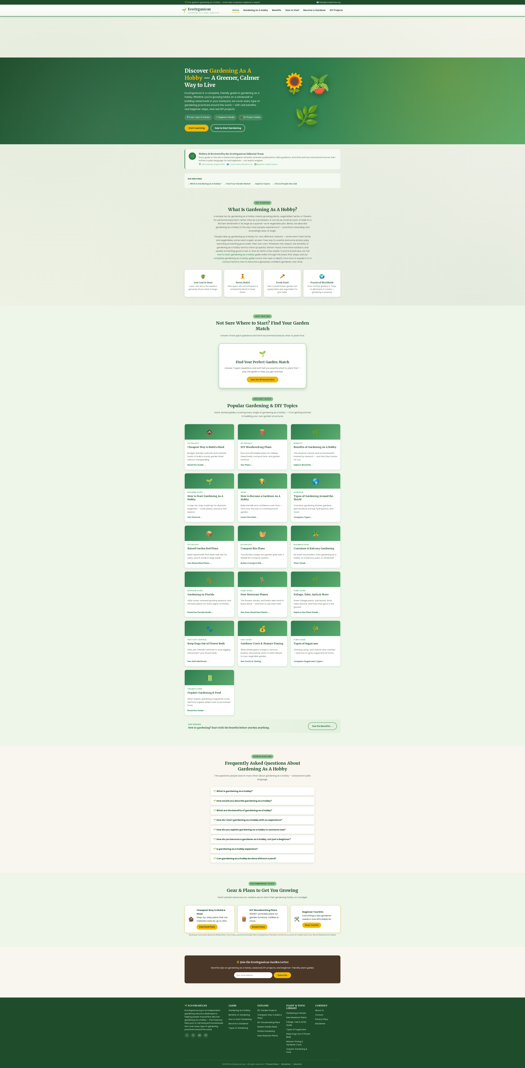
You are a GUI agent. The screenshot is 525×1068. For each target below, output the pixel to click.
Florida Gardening (266, 1031)
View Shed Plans (207, 927)
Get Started (193, 517)
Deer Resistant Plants (267, 1035)
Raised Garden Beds (267, 1026)
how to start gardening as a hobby (235, 254)
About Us (319, 1010)
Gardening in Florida (296, 1013)
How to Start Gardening (228, 128)
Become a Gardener (314, 10)
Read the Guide (195, 465)
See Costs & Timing (251, 661)
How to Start (292, 10)
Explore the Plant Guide (306, 612)
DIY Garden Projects (267, 1010)
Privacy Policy (321, 1019)
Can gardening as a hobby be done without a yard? (246, 858)
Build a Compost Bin (251, 563)
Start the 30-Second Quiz (263, 379)
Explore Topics (262, 183)
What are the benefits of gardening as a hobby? (244, 810)
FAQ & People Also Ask (286, 183)
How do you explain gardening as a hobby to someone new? (251, 829)
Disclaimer (323, 935)
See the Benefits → (322, 726)
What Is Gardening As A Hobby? (205, 183)
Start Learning (196, 128)
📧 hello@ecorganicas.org (328, 2)
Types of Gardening (238, 1028)
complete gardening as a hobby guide (234, 258)
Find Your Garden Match (238, 183)
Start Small (299, 563)
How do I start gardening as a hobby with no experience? (249, 820)
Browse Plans (258, 927)
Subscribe (282, 975)
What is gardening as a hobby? (234, 791)
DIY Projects (336, 10)
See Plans (246, 465)
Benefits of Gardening (239, 1014)
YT (206, 1035)
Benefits (276, 10)
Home (235, 10)
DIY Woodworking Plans (268, 1022)
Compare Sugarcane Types (308, 661)
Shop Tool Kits (312, 925)
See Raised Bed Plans (198, 563)
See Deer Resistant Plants (254, 612)
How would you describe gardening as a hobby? (244, 800)
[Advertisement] (262, 37)
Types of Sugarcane (296, 1029)
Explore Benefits (302, 465)
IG (199, 1035)
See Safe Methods (196, 661)
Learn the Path (248, 517)
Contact (319, 1014)
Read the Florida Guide (199, 612)
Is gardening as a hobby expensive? (237, 849)
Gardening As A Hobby (255, 10)
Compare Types (302, 517)
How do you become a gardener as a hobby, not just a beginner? (253, 839)
